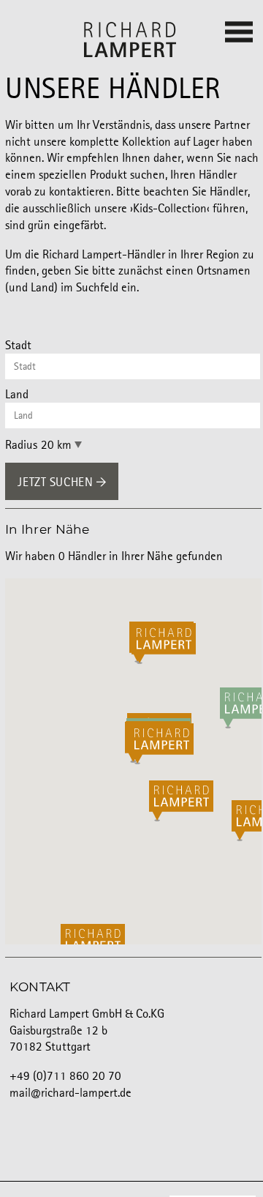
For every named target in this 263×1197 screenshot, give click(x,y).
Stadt (18, 346)
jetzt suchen (57, 483)
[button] (157, 801)
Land (16, 395)
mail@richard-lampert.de (70, 1093)
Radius (21, 445)
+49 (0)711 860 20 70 (65, 1076)
